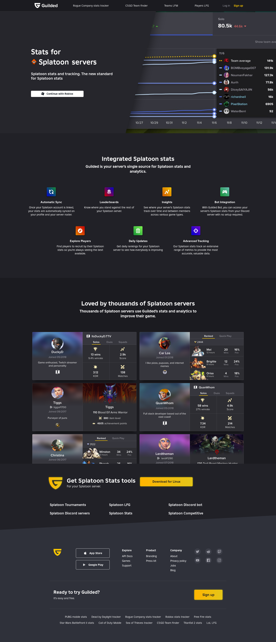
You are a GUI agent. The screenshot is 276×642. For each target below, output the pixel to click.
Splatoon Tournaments (68, 505)
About (173, 556)
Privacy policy (178, 561)
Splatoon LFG (119, 505)
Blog (173, 570)
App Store (95, 553)
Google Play (95, 564)
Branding (151, 556)
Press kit (151, 561)
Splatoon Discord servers (70, 513)
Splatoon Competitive (185, 513)
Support (126, 565)
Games (126, 561)
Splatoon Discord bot (185, 505)
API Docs (127, 556)
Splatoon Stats (120, 513)
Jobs (173, 565)
